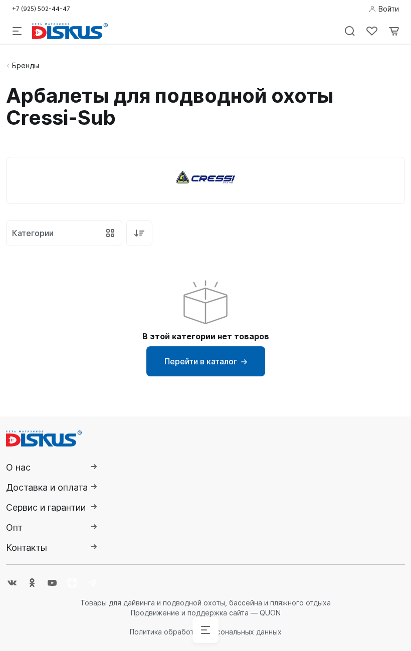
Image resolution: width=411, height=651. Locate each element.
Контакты (26, 547)
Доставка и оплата (47, 487)
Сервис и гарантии (46, 507)
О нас (18, 467)
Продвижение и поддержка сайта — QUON (206, 612)
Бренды (25, 65)
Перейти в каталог (200, 361)
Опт (14, 527)
